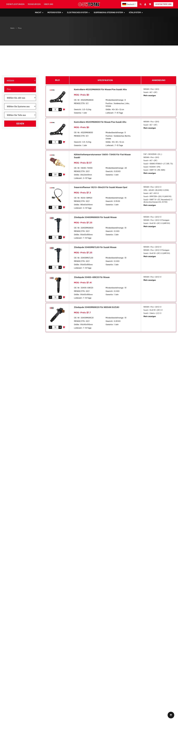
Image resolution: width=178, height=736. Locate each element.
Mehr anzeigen (149, 95)
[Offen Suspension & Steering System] (124, 12)
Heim (12, 28)
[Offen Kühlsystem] (142, 12)
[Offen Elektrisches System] (89, 12)
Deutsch (130, 4)
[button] (141, 4)
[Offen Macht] (43, 12)
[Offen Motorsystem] (62, 12)
